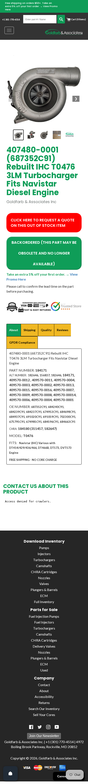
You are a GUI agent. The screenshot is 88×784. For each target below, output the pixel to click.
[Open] (10, 773)
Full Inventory (44, 602)
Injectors (44, 554)
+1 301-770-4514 (11, 19)
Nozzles (44, 578)
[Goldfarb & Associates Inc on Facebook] (31, 727)
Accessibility (44, 696)
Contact (44, 685)
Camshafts (44, 566)
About (44, 691)
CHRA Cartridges (44, 572)
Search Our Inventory (44, 709)
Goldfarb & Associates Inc (58, 758)
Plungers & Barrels (44, 590)
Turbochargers (44, 560)
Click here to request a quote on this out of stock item (43, 222)
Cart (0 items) (78, 19)
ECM (44, 596)
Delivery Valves (44, 646)
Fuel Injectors (44, 622)
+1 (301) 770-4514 (60, 742)
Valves (44, 584)
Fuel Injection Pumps (44, 616)
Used (44, 670)
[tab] (13, 330)
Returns (44, 703)
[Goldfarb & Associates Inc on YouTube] (57, 727)
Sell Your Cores (44, 715)
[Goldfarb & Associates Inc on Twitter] (40, 727)
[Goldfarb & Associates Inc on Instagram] (48, 727)
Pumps (44, 548)
